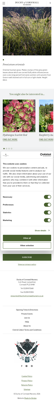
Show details (40, 230)
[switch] (47, 205)
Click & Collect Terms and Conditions (27, 330)
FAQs (27, 322)
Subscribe (27, 257)
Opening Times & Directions (27, 310)
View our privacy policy (27, 264)
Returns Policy (27, 385)
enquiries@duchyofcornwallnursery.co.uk (27, 296)
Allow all (27, 238)
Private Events (27, 314)
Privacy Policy (26, 381)
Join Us (27, 318)
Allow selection (27, 245)
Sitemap (27, 389)
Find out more (10, 139)
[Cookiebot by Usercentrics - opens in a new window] (40, 155)
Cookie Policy (27, 376)
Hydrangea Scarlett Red (15, 135)
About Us (27, 326)
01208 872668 (28, 288)
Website (27, 398)
